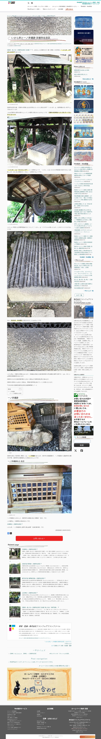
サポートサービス (10, 725)
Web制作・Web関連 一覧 (86, 257)
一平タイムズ (67, 643)
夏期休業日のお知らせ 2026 (81, 70)
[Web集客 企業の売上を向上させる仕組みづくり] (83, 22)
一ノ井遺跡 (12, 391)
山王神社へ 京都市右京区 (29, 593)
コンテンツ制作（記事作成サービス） (14, 727)
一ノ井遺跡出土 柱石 (16, 393)
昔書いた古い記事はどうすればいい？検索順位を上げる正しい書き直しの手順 (83, 219)
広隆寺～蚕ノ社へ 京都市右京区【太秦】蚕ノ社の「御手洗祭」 (40, 607)
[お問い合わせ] (83, 430)
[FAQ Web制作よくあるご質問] (83, 156)
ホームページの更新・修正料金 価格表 (14, 712)
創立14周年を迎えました (80, 74)
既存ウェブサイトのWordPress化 (13, 722)
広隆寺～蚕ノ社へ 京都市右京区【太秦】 (18, 50)
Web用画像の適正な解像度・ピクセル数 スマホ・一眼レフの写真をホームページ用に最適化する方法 (83, 197)
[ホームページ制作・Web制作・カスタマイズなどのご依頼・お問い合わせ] (39, 684)
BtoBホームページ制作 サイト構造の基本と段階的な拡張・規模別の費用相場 (83, 238)
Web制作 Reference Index (41, 728)
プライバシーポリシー (41, 712)
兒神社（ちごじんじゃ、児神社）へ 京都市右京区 (23, 653)
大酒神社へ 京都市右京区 (14, 524)
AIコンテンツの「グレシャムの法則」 (60, 653)
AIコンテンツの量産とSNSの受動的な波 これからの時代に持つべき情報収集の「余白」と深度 (83, 265)
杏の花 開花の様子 (79, 288)
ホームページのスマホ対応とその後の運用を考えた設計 (54, 666)
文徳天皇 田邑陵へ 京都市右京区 (31, 564)
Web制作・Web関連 (86, 6)
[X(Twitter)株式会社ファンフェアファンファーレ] (29, 3)
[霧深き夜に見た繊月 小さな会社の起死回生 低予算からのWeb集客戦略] (83, 37)
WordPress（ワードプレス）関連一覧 (44, 726)
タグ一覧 (79, 295)
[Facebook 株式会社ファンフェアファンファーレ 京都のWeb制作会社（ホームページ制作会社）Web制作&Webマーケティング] (32, 3)
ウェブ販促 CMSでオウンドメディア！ (14, 720)
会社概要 (60, 9)
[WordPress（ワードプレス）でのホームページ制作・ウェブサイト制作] (83, 106)
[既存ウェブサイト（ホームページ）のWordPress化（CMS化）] (83, 131)
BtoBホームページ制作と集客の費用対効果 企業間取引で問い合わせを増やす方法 (83, 191)
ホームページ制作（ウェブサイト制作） (38, 6)
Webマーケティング (11, 716)
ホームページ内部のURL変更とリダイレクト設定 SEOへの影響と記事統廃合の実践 (83, 169)
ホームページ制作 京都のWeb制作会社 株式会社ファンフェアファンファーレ (35, 638)
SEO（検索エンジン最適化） (12, 717)
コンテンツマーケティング (12, 729)
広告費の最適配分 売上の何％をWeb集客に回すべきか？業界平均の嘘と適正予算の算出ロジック (83, 211)
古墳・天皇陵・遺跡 (66, 645)
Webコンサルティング (49, 9)
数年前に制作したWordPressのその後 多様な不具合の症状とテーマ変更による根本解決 (83, 252)
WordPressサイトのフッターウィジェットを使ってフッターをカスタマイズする (31, 662)
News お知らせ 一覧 (88, 79)
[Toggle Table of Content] (19, 389)
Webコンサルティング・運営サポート (14, 724)
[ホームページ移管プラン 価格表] (83, 55)
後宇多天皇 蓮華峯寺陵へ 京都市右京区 (33, 578)
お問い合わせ (69, 9)
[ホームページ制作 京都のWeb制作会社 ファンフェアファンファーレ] (11, 2)
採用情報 (38, 714)
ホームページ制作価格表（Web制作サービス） (65, 6)
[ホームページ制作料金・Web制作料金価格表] (83, 92)
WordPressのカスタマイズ (12, 719)
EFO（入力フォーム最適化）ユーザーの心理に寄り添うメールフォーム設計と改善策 (83, 225)
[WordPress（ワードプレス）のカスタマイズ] (83, 119)
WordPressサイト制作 (34, 9)
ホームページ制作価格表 (11, 711)
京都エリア (57, 645)
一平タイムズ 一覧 (88, 291)
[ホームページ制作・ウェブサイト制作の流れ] (83, 144)
